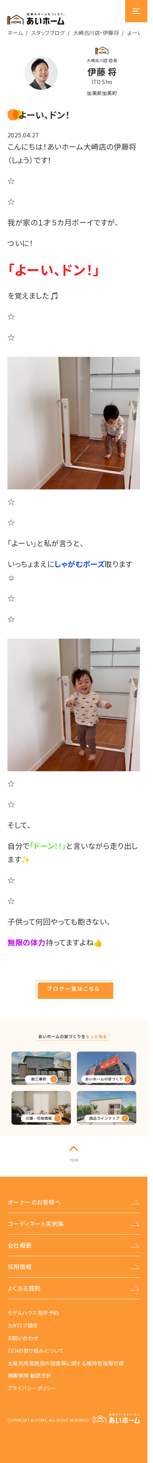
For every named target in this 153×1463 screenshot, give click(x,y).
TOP (73, 1160)
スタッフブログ (48, 32)
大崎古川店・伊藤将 (96, 32)
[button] (73, 988)
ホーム (15, 32)
